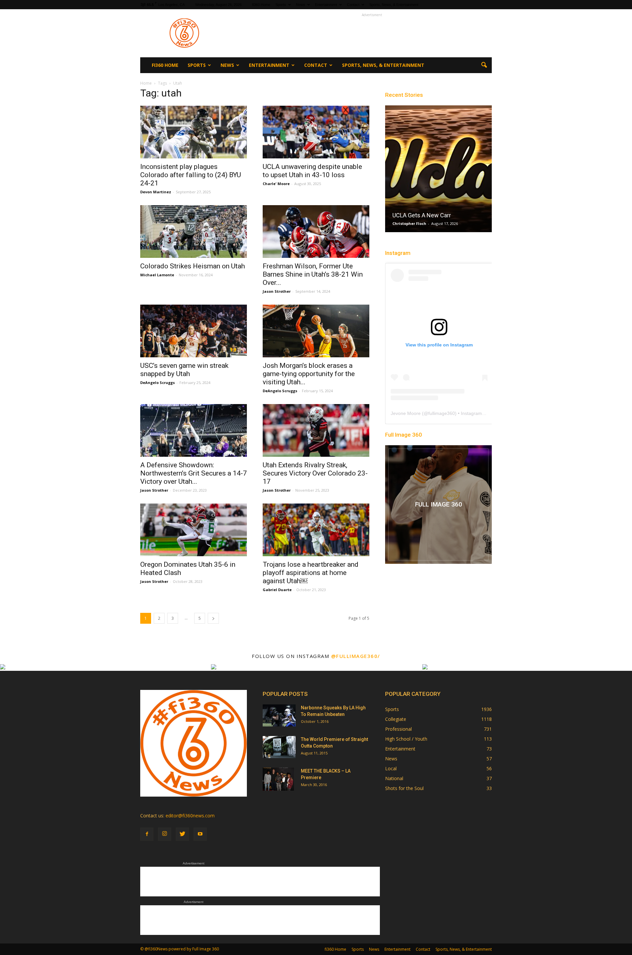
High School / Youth (406, 739)
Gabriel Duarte (277, 589)
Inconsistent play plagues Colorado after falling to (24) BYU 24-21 (190, 175)
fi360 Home (261, 5)
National (394, 778)
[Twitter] (182, 834)
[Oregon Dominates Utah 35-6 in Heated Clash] (193, 530)
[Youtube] (200, 834)
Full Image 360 (403, 434)
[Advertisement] (372, 33)
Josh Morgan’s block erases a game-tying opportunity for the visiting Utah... (309, 374)
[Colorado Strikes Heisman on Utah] (193, 231)
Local (391, 768)
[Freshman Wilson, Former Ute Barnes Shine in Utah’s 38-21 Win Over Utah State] (316, 231)
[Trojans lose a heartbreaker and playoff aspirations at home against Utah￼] (316, 530)
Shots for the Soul (404, 788)
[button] (484, 65)
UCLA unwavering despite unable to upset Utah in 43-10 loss (312, 171)
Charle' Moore (276, 183)
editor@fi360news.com (190, 815)
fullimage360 (441, 413)
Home (146, 83)
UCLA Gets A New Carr (421, 215)
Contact (353, 5)
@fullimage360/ (355, 656)
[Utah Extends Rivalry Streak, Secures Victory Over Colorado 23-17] (316, 430)
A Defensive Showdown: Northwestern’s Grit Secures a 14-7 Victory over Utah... (193, 473)
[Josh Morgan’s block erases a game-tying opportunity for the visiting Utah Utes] (316, 331)
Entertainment (326, 5)
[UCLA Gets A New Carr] (438, 171)
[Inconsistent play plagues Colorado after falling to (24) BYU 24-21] (193, 132)
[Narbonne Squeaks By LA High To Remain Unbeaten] (279, 715)
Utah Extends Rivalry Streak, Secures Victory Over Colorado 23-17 (315, 473)
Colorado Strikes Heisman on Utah (192, 266)
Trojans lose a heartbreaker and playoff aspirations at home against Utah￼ (310, 572)
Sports (281, 5)
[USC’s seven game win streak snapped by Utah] (193, 331)
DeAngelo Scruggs (157, 382)
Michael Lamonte (157, 274)
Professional (398, 729)
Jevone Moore (406, 413)
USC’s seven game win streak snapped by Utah (184, 370)
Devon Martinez (155, 191)
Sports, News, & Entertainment (393, 5)
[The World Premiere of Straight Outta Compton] (279, 747)
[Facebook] (146, 834)
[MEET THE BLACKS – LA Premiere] (278, 779)
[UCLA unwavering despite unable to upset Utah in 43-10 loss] (316, 132)
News (300, 5)
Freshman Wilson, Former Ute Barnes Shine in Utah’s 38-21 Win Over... (313, 274)
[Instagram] (164, 834)
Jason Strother (277, 291)
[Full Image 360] (438, 504)
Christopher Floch (409, 223)
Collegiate (395, 719)
